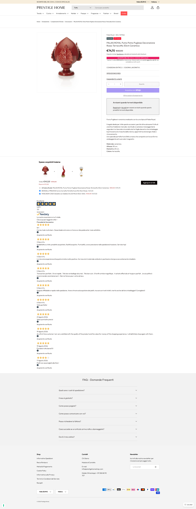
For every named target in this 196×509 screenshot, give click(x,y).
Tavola (39, 13)
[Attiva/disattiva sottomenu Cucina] (53, 13)
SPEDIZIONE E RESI (114, 73)
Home (38, 21)
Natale (73, 13)
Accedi (123, 108)
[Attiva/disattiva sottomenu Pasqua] (87, 13)
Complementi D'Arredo (57, 21)
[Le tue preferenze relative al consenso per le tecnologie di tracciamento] (4, 505)
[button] (158, 7)
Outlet (124, 13)
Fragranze (94, 13)
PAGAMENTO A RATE (114, 79)
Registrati (116, 108)
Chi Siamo (85, 458)
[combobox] (108, 7)
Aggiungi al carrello (149, 183)
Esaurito (141, 84)
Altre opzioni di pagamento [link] (133, 95)
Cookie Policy (41, 471)
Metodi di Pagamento (44, 467)
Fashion (106, 13)
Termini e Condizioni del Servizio (48, 479)
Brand (116, 13)
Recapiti (40, 483)
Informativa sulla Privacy (45, 475)
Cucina (48, 13)
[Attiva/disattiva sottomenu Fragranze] (100, 13)
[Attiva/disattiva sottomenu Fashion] (110, 13)
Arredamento (61, 13)
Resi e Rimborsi (42, 462)
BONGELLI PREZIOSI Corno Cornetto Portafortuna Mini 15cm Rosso (65, 191)
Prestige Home (45, 501)
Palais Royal (110, 35)
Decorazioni (68, 21)
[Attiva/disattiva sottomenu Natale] (77, 13)
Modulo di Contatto (88, 462)
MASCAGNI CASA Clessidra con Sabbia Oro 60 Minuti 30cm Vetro (63, 194)
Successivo (49, 222)
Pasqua (83, 13)
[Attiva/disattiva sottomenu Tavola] (43, 13)
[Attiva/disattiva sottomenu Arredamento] (68, 13)
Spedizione (120, 54)
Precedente (41, 222)
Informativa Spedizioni (45, 458)
